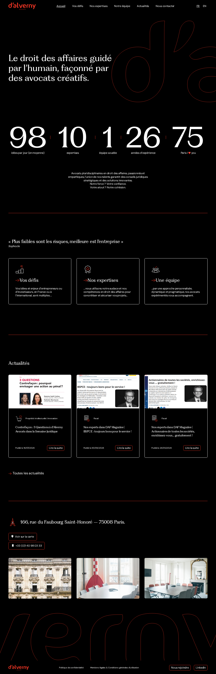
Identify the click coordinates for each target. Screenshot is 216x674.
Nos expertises (98, 6)
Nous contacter (165, 6)
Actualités (143, 6)
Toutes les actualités (28, 473)
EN (204, 6)
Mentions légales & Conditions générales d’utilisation (114, 667)
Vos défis (77, 6)
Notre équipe (122, 6)
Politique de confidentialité (71, 667)
